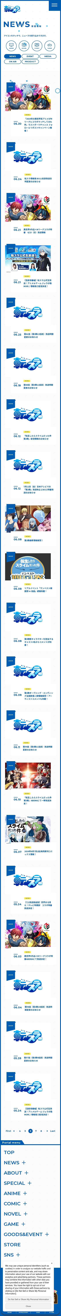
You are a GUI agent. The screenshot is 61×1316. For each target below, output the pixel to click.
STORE (12, 1245)
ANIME (12, 1193)
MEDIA (47, 56)
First (8, 1131)
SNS (9, 1255)
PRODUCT (30, 61)
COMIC (12, 1204)
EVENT (30, 56)
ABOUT (13, 1173)
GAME (11, 1224)
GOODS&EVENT (23, 1234)
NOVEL (12, 1214)
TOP (9, 1152)
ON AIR (12, 61)
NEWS (12, 56)
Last (53, 1131)
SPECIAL (14, 1183)
